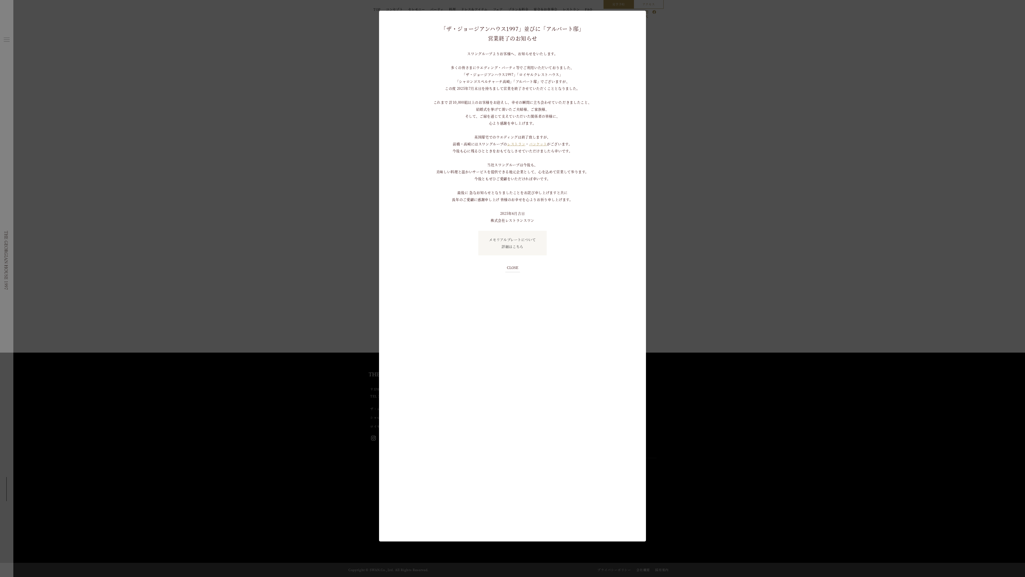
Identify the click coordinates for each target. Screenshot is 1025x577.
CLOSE (512, 267)
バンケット (538, 143)
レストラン (516, 143)
